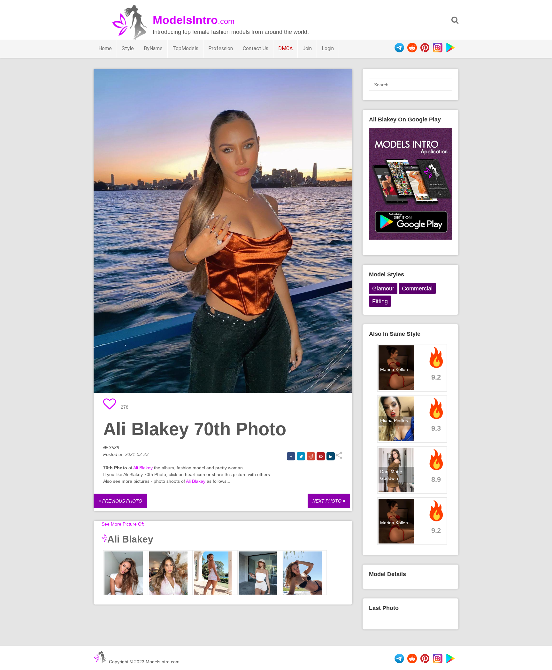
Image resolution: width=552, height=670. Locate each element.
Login (328, 48)
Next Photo (327, 501)
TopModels (185, 48)
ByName (153, 48)
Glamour (383, 288)
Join (307, 48)
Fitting (380, 301)
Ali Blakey (143, 467)
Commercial (417, 288)
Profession (220, 48)
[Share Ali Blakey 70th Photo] (339, 457)
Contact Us (255, 48)
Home (105, 48)
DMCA (285, 48)
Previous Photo (121, 501)
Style (128, 48)
